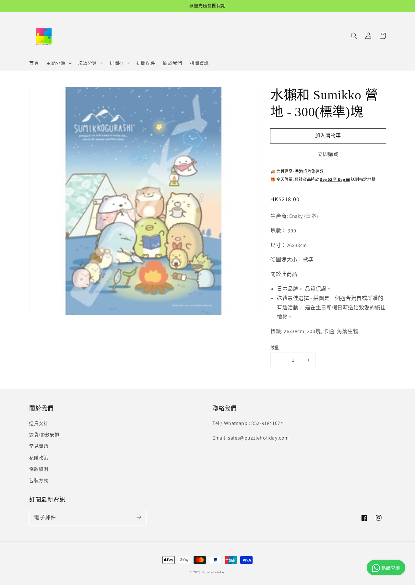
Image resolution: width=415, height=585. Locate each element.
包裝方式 (38, 480)
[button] (354, 36)
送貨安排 (38, 423)
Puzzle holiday (213, 572)
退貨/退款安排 (44, 435)
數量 (274, 347)
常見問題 (38, 446)
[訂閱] (139, 517)
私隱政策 (38, 458)
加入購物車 (328, 135)
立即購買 (328, 154)
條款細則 (38, 469)
